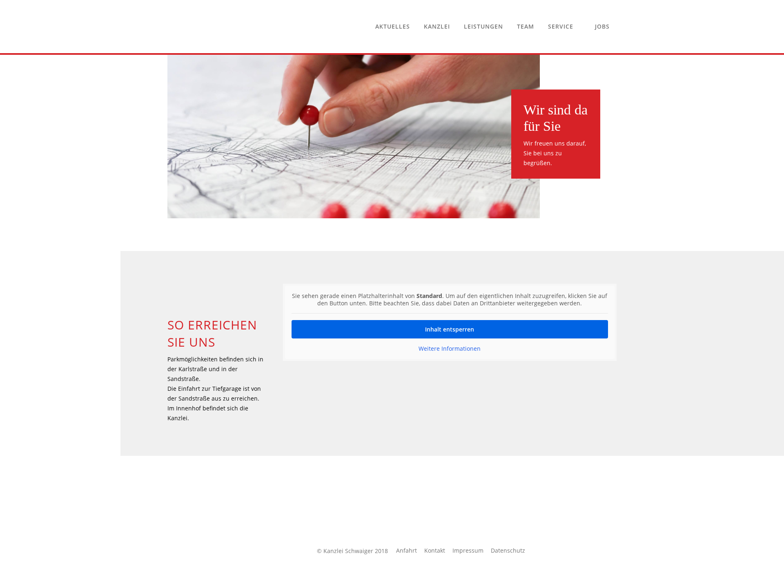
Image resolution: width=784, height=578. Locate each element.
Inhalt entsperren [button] (449, 329)
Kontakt (434, 550)
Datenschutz (508, 550)
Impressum (467, 550)
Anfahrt (406, 550)
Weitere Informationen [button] (450, 348)
